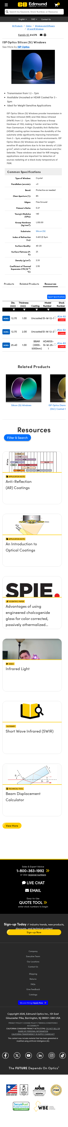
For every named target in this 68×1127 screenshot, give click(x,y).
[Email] (41, 34)
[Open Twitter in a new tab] (17, 1056)
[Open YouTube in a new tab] (28, 1056)
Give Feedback (33, 989)
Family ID (24, 34)
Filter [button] (11, 437)
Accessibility (33, 1025)
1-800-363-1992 (30, 870)
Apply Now (31, 1002)
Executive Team (33, 956)
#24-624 (62, 329)
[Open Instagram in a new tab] (51, 1056)
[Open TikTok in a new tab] (62, 1056)
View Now (32, 490)
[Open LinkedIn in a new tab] (40, 1056)
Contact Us (46, 19)
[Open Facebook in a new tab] (5, 1056)
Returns (33, 978)
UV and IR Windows (35, 29)
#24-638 (62, 343)
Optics (28, 26)
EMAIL (35, 890)
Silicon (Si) (41, 231)
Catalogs (33, 994)
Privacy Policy (15, 1023)
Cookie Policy (30, 1023)
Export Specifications (56, 297)
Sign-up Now (34, 932)
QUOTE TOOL (31, 902)
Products (9, 283)
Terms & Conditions (47, 1023)
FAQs (33, 984)
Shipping (33, 973)
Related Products (29, 283)
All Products (17, 26)
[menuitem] (7, 4)
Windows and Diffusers (45, 26)
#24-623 (62, 316)
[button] (45, 34)
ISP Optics (23, 46)
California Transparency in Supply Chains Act (33, 1034)
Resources (50, 283)
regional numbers (37, 874)
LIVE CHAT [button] (36, 882)
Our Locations (33, 961)
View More (12, 825)
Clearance (62, 320)
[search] (34, 11)
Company (33, 951)
